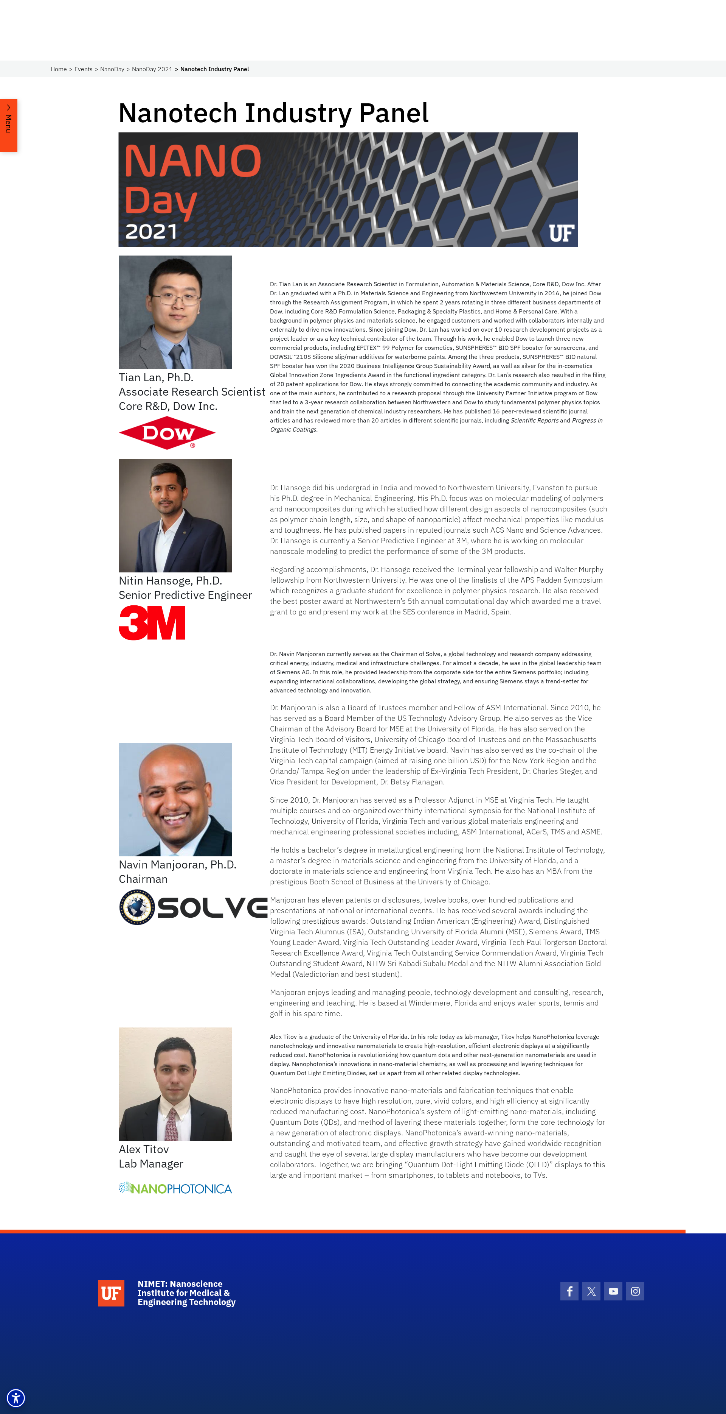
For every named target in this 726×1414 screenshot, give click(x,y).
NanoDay (112, 69)
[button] (16, 1398)
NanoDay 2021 (152, 69)
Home (59, 69)
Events (83, 69)
